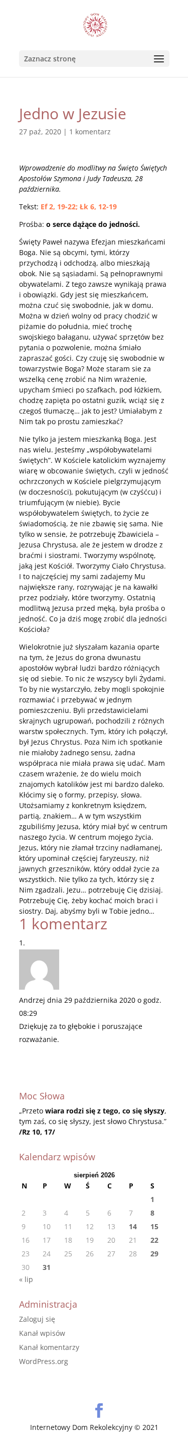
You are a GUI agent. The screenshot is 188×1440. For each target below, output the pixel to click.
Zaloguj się (37, 1319)
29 (154, 1253)
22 (154, 1240)
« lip (26, 1279)
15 (154, 1226)
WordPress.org (43, 1361)
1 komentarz (90, 131)
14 (133, 1226)
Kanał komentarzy (49, 1347)
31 (47, 1267)
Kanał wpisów (42, 1333)
